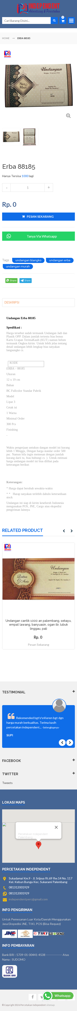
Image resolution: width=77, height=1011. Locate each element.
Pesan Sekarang (38, 644)
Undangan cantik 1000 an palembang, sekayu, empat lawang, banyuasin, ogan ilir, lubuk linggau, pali (38, 625)
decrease (6, 187)
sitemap (50, 1005)
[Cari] (54, 20)
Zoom (68, 115)
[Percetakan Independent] (38, 8)
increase (48, 187)
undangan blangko (28, 260)
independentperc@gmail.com (28, 899)
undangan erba (59, 260)
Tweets (7, 783)
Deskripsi (11, 302)
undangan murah (18, 266)
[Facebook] (32, 997)
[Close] (56, 827)
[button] (38, 845)
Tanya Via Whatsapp (42, 236)
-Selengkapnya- (50, 727)
